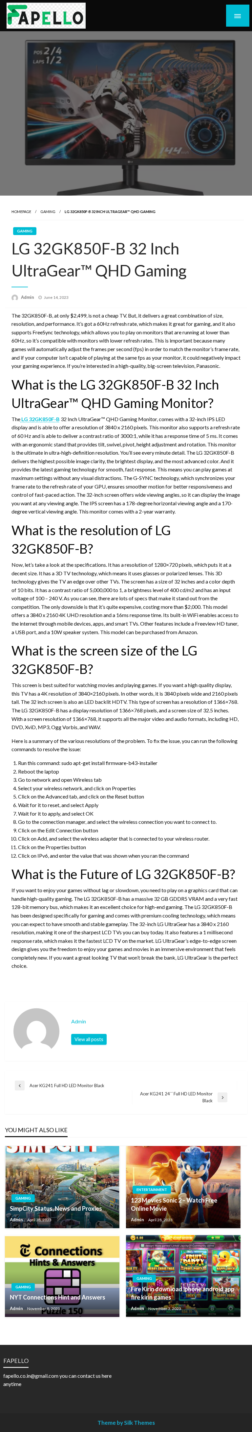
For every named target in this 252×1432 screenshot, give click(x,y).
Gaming (47, 211)
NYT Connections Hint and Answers (57, 1297)
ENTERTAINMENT (151, 1189)
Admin (28, 297)
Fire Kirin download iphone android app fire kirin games (182, 1293)
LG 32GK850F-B (40, 419)
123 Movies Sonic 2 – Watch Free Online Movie (174, 1204)
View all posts (88, 1039)
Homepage (21, 211)
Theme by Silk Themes (126, 1422)
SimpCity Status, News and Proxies (56, 1208)
